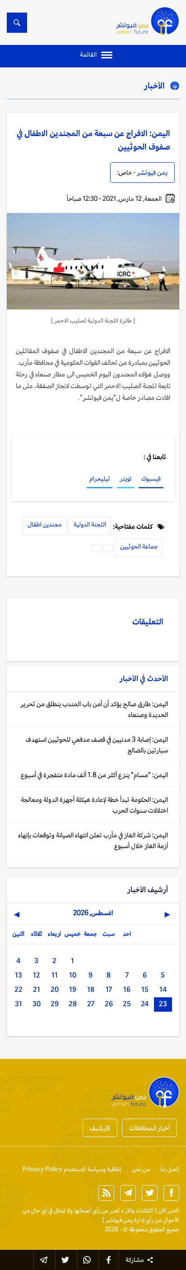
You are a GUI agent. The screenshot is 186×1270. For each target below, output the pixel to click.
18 (90, 989)
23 (163, 1004)
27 (90, 1004)
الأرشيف (100, 1128)
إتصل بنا (169, 1169)
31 (18, 1004)
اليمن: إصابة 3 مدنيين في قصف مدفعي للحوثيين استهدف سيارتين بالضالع (97, 744)
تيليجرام (99, 478)
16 (126, 989)
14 (163, 989)
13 (18, 975)
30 (37, 1004)
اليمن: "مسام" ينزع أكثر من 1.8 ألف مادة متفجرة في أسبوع (94, 774)
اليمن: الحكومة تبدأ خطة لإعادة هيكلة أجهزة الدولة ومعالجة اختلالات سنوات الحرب (94, 804)
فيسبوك (151, 478)
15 (145, 989)
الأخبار (154, 85)
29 (55, 1004)
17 (109, 989)
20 (55, 989)
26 (109, 1004)
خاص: (124, 172)
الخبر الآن (168, 1210)
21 (36, 989)
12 (36, 975)
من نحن (141, 1169)
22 (18, 989)
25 (127, 1004)
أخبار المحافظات (149, 1128)
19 (72, 989)
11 (54, 975)
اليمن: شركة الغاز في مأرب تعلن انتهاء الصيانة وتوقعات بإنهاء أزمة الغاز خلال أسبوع (93, 840)
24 (145, 1004)
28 (73, 1004)
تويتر (125, 478)
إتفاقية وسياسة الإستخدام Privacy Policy (72, 1169)
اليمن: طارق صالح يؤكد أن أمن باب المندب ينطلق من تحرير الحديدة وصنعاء (94, 709)
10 (72, 975)
